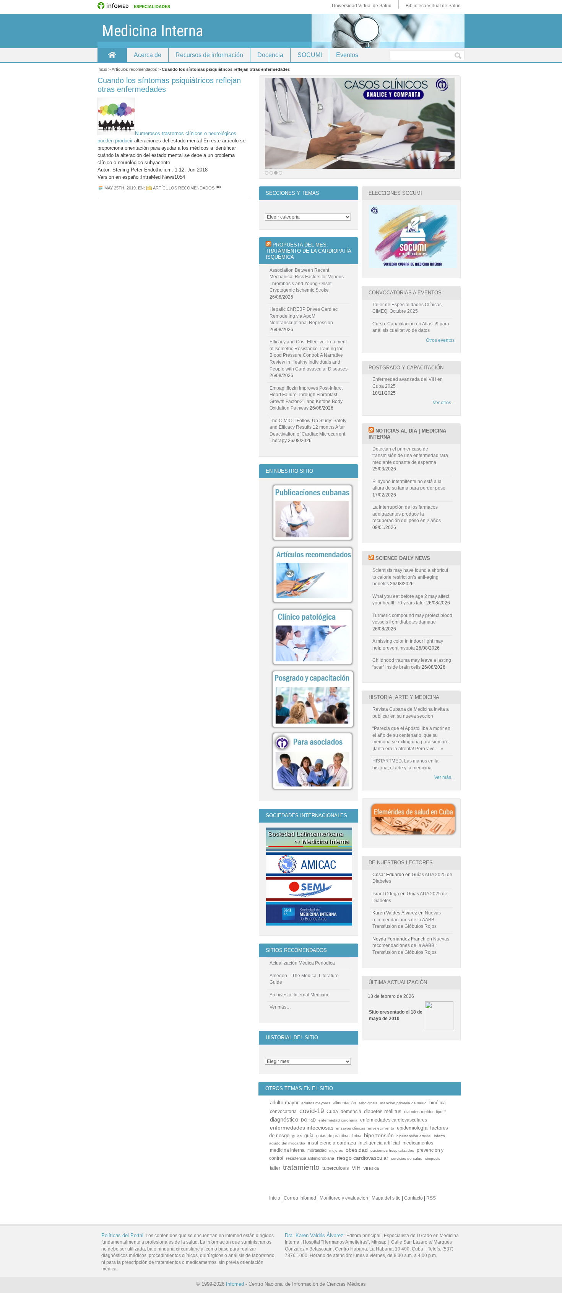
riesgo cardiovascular (362, 1158)
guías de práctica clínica (338, 1135)
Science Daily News (402, 558)
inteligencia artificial (379, 1142)
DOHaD (308, 1120)
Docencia (270, 55)
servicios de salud (406, 1158)
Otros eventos (440, 340)
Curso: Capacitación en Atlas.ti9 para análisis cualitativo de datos (410, 327)
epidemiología (412, 1128)
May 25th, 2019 (120, 188)
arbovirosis (368, 1103)
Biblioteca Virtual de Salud (433, 5)
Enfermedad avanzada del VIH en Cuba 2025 (407, 383)
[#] (218, 188)
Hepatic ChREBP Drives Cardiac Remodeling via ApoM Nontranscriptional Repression (304, 316)
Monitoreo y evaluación (344, 1198)
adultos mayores (315, 1103)
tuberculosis (335, 1168)
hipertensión (379, 1135)
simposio (432, 1158)
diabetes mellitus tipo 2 (425, 1111)
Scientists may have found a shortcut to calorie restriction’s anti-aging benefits (410, 577)
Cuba (332, 1111)
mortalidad (316, 1150)
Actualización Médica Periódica (302, 963)
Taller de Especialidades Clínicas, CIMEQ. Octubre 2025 (407, 308)
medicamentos (418, 1142)
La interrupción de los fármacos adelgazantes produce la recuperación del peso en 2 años (406, 513)
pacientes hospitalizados (392, 1150)
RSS (431, 1198)
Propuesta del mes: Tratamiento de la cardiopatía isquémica (308, 251)
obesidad (357, 1150)
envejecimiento (381, 1128)
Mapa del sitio (386, 1198)
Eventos (347, 55)
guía (308, 1135)
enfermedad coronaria (337, 1120)
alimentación (344, 1102)
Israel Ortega (385, 893)
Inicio (274, 1198)
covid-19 (311, 1111)
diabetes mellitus (382, 1111)
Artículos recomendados (183, 188)
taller (275, 1168)
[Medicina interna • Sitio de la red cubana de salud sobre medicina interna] (281, 31)
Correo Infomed (300, 1198)
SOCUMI (309, 55)
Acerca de (147, 55)
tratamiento (301, 1167)
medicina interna (287, 1150)
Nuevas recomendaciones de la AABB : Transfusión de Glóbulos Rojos (406, 919)
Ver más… (280, 1007)
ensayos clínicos (350, 1128)
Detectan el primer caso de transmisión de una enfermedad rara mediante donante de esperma (410, 455)
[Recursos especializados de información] (360, 123)
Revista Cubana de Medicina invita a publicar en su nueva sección (410, 713)
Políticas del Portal (122, 1235)
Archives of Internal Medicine (300, 995)
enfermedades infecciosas (301, 1128)
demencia (351, 1111)
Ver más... (444, 777)
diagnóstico (284, 1120)
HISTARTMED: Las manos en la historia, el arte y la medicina (405, 764)
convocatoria (283, 1111)
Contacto (413, 1198)
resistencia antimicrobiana (310, 1158)
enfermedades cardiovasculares (393, 1119)
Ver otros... (444, 402)
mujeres (336, 1150)
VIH (356, 1168)
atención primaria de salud (403, 1103)
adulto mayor (284, 1102)
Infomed (235, 1284)
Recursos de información (209, 55)
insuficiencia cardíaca (332, 1143)
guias (297, 1136)
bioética (437, 1102)
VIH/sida (371, 1168)
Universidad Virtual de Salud (361, 5)
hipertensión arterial (413, 1136)
